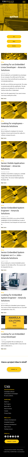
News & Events (8, 408)
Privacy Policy (7, 413)
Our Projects (7, 404)
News (14, 41)
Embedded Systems (9, 422)
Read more (3, 98)
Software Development (10, 419)
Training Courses (8, 429)
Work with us (7, 406)
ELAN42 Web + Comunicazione (17, 451)
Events (14, 45)
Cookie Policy (7, 451)
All (14, 36)
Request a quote (11, 441)
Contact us (14, 369)
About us (6, 401)
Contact (6, 411)
